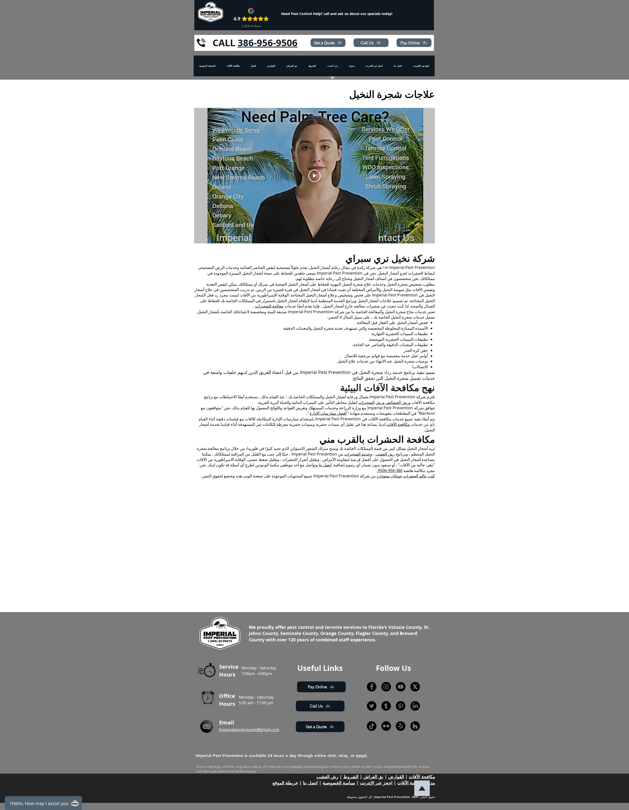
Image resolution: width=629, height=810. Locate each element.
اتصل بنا (325, 465)
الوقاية (283, 295)
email (361, 755)
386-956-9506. (389, 470)
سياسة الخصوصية (339, 783)
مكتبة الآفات (408, 783)
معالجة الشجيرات (269, 306)
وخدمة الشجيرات (358, 454)
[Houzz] (415, 726)
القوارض (396, 777)
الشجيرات (366, 402)
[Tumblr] (386, 706)
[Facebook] (371, 687)
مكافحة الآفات (398, 424)
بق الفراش (373, 777)
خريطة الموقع (285, 783)
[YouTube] (400, 687)
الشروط (350, 777)
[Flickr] (386, 726)
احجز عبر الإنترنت (376, 783)
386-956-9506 (268, 42)
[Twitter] (371, 706)
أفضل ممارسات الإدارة (328, 413)
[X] (415, 687)
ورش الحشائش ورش (393, 402)
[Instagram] (386, 687)
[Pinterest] (400, 706)
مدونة (430, 783)
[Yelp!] (400, 726)
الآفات (245, 295)
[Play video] (314, 176)
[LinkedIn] (415, 706)
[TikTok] (371, 726)
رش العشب (385, 454)
